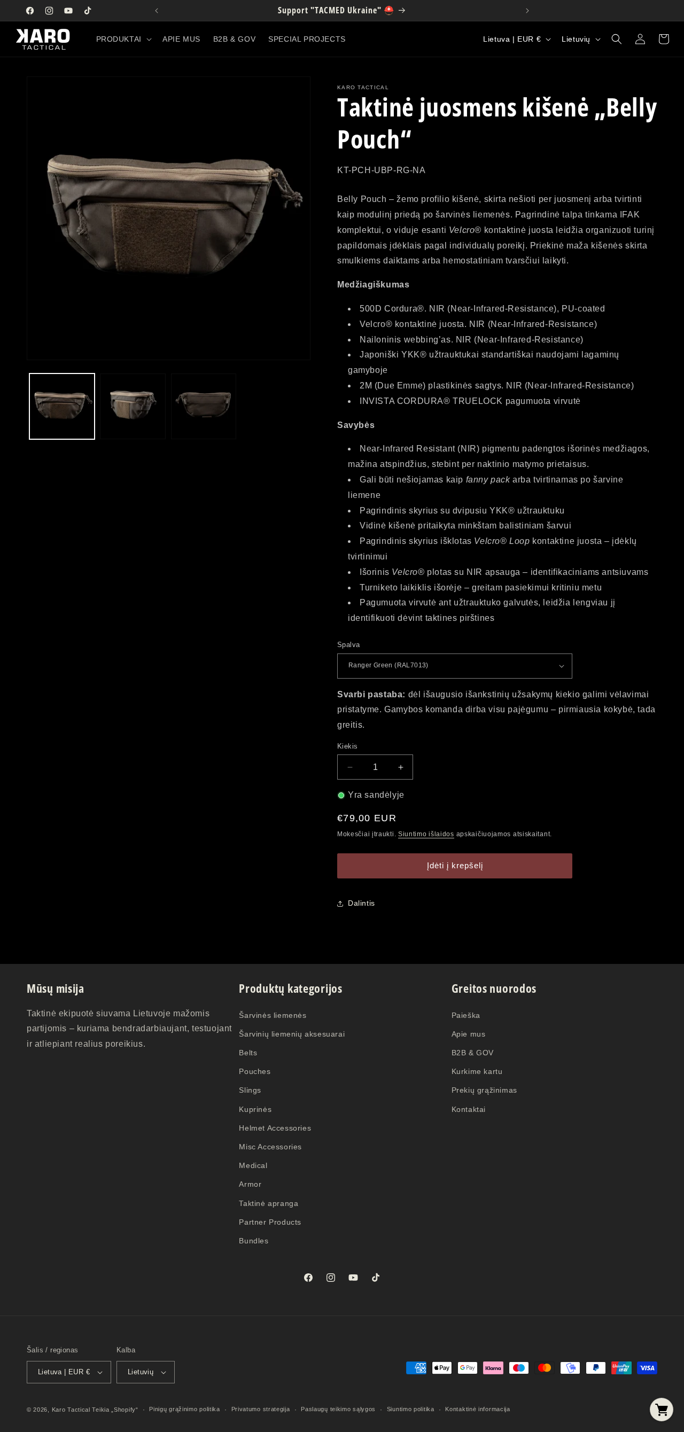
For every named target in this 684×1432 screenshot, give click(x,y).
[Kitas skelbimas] (527, 11)
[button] (123, 39)
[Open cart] (661, 1409)
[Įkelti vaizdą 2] (132, 406)
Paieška (466, 1015)
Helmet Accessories (275, 1128)
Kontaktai (469, 1109)
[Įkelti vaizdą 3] (203, 406)
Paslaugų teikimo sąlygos (338, 1409)
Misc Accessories (270, 1146)
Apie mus (469, 1034)
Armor (250, 1184)
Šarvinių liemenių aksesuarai (292, 1034)
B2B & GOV (473, 1052)
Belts (248, 1052)
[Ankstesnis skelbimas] (156, 11)
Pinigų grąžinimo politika (184, 1409)
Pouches (254, 1071)
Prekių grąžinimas (484, 1090)
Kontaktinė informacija (477, 1409)
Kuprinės (255, 1109)
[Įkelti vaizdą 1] (62, 406)
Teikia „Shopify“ (115, 1409)
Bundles (253, 1240)
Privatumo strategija (260, 1409)
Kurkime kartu (477, 1071)
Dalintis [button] (361, 903)
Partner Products (270, 1222)
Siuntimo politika (410, 1409)
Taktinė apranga (268, 1203)
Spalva (348, 645)
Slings (250, 1090)
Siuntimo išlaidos (426, 834)
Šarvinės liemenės (272, 1015)
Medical (253, 1165)
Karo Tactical (71, 1409)
